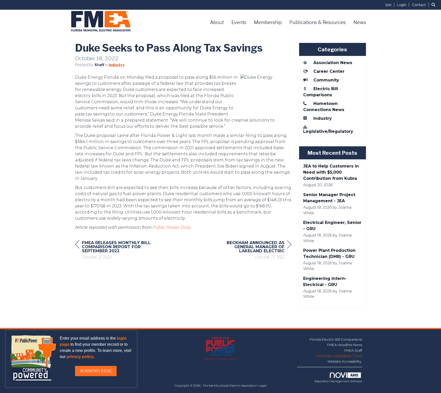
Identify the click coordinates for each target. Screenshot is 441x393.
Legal (262, 385)
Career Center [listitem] (329, 71)
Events (238, 22)
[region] (253, 250)
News (359, 22)
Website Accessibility (344, 361)
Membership (268, 22)
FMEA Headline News (344, 345)
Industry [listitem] (322, 118)
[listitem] (390, 4)
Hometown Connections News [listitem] (323, 106)
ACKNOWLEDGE (96, 370)
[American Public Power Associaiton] (220, 346)
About (217, 22)
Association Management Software (338, 381)
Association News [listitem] (332, 62)
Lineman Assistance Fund (339, 356)
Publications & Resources (317, 22)
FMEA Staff (353, 350)
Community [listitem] (326, 80)
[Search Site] (434, 4)
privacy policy (80, 356)
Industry (117, 65)
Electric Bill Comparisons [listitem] (320, 91)
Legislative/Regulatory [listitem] (328, 131)
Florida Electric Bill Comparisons (336, 339)
